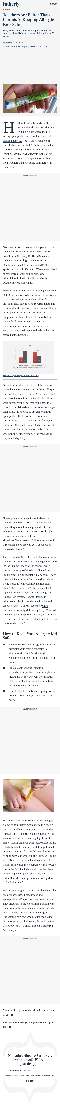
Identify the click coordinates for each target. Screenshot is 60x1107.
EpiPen (35, 394)
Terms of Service (39, 1075)
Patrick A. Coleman (14, 43)
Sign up (30, 1081)
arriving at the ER (12, 140)
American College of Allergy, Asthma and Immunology (21, 376)
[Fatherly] (11, 4)
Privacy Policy (50, 1075)
